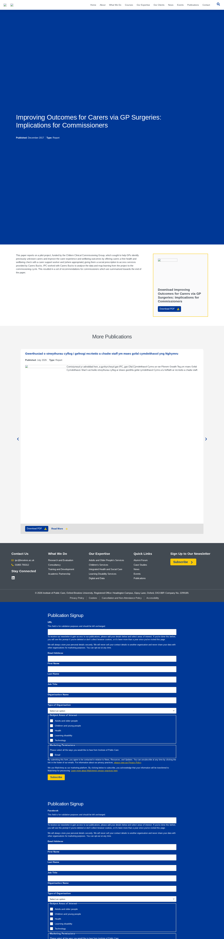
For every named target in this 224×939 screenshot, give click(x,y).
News (170, 5)
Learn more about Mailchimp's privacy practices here (94, 770)
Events (180, 5)
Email (57, 755)
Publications (193, 5)
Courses (129, 5)
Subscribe (56, 777)
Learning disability (63, 735)
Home (93, 5)
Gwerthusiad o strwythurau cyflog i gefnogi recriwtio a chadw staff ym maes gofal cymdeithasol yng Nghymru (101, 353)
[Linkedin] (13, 578)
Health (58, 730)
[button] (18, 439)
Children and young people (68, 725)
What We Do (115, 5)
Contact (206, 5)
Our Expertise (143, 5)
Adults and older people (66, 721)
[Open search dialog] (218, 5)
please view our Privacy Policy (127, 762)
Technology (60, 740)
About (102, 5)
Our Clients (159, 5)
